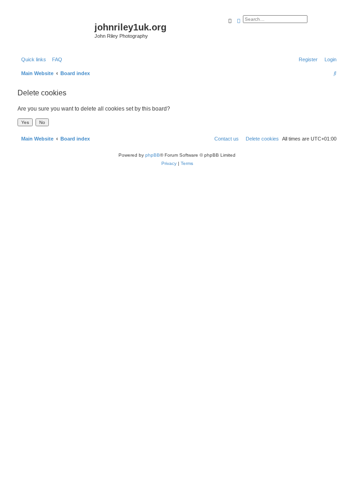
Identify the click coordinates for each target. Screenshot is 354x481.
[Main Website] (54, 30)
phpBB (152, 155)
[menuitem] (55, 59)
